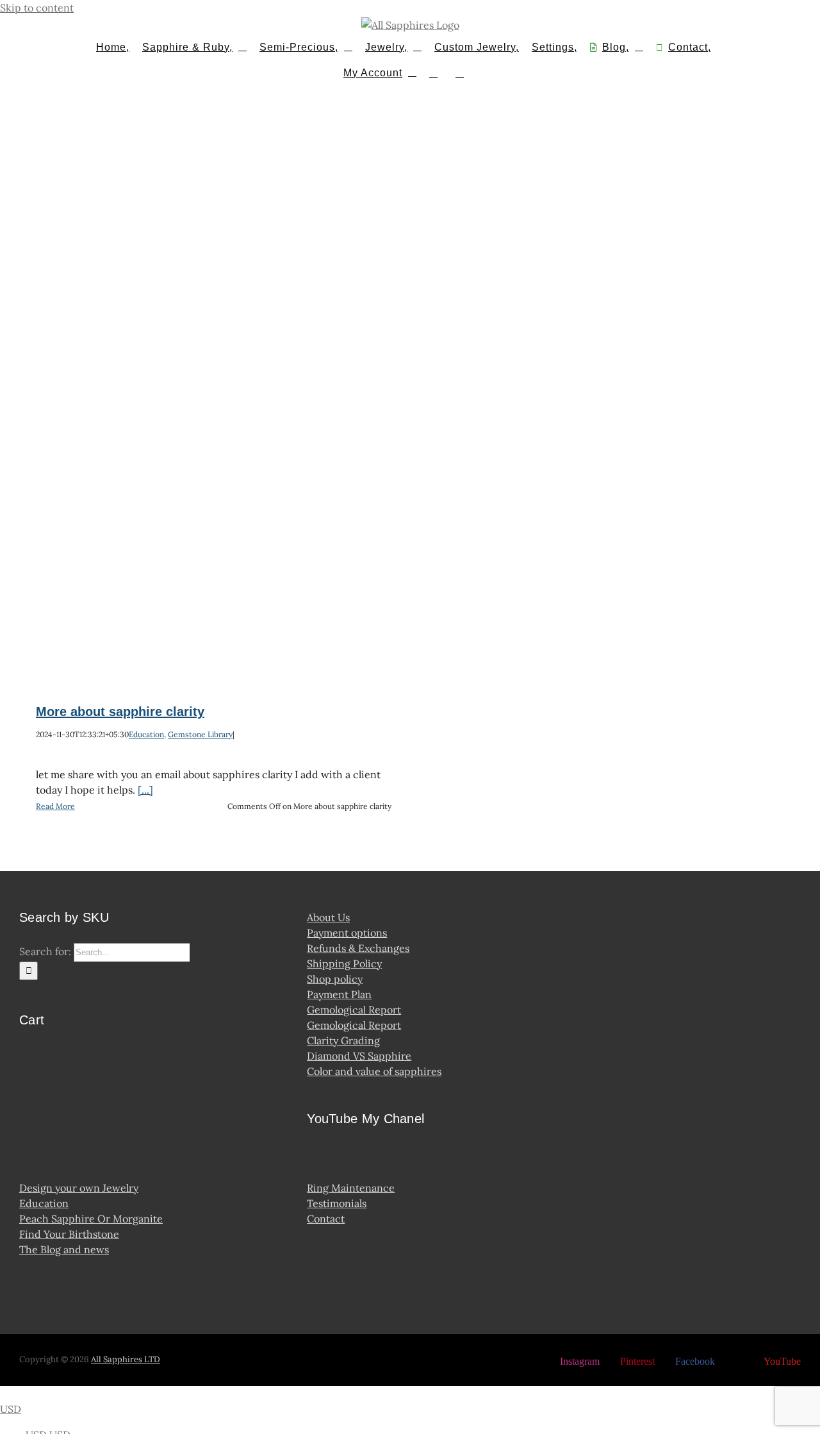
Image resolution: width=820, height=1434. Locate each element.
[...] (145, 789)
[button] (459, 72)
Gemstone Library (200, 734)
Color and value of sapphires (374, 1071)
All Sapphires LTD (125, 1359)
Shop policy (335, 978)
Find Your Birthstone (69, 1234)
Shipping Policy (344, 963)
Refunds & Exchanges (358, 948)
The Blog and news (64, 1249)
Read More (55, 806)
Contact (326, 1218)
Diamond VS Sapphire (359, 1055)
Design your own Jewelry (78, 1187)
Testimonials (336, 1203)
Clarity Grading (343, 1040)
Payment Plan (339, 994)
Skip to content (37, 7)
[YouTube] (317, 1157)
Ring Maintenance (351, 1187)
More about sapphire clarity (120, 711)
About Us (328, 917)
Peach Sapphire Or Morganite (91, 1218)
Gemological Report (354, 1009)
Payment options (347, 932)
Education (146, 734)
